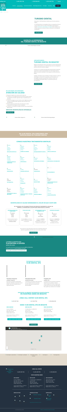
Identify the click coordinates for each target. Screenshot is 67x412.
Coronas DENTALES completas (11, 162)
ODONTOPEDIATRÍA (51, 195)
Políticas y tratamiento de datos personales (47, 409)
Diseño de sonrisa (25, 151)
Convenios (50, 5)
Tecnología (45, 5)
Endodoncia (10, 171)
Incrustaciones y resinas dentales (26, 194)
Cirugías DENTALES (25, 171)
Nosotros (14, 5)
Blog (54, 5)
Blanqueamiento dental (40, 151)
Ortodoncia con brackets (53, 161)
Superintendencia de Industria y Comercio (35, 402)
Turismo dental (19, 5)
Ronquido (23, 183)
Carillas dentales (51, 151)
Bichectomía (37, 182)
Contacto (58, 5)
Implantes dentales (11, 151)
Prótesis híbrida (38, 194)
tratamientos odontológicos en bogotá (44, 26)
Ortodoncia (23, 161)
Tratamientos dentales (28, 5)
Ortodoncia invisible (39, 161)
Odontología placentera (37, 5)
